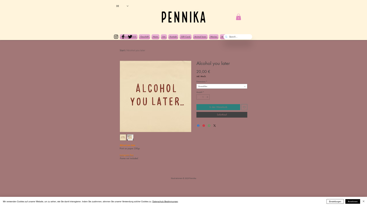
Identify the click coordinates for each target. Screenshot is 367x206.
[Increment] (207, 97)
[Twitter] (130, 36)
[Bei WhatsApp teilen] (209, 125)
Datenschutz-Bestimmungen (165, 201)
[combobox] (221, 86)
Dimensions (201, 81)
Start (122, 50)
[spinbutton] (203, 97)
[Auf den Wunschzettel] (244, 107)
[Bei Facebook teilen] (198, 125)
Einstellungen (335, 201)
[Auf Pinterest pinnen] (203, 125)
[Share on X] (214, 125)
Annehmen (353, 201)
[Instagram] (116, 36)
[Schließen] (363, 201)
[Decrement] (198, 97)
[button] (238, 17)
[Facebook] (123, 36)
